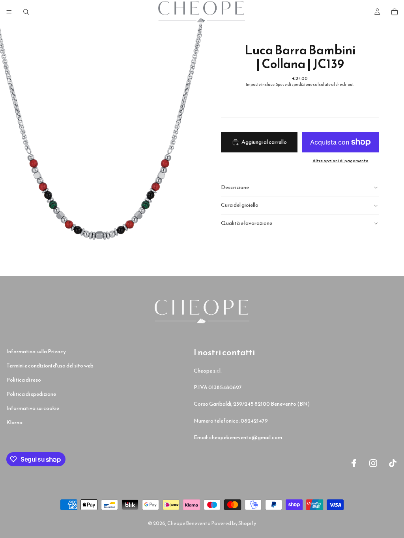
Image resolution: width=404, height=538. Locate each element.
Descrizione (235, 187)
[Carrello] (394, 11)
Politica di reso (23, 380)
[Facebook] (354, 463)
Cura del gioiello (239, 205)
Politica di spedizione (31, 394)
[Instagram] (373, 463)
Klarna (14, 422)
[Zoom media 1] (101, 150)
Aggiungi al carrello (264, 142)
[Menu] (9, 12)
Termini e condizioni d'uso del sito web (50, 366)
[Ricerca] (26, 11)
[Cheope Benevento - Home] (202, 311)
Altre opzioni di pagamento (340, 160)
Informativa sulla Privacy (36, 351)
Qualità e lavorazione (246, 223)
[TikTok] (393, 463)
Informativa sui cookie (32, 408)
